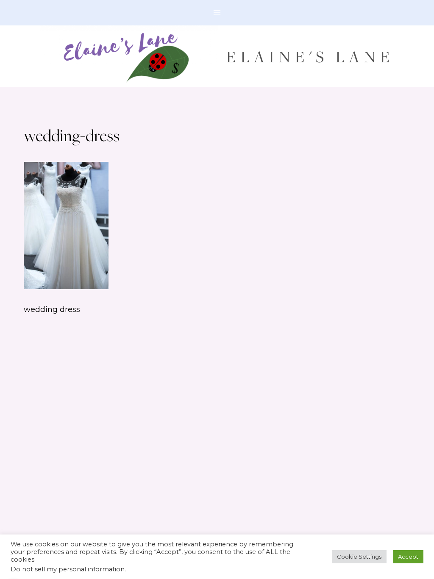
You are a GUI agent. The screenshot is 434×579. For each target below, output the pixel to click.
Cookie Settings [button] (359, 556)
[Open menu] (217, 12)
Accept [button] (408, 556)
